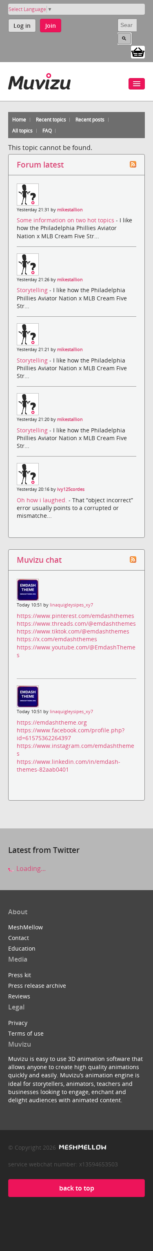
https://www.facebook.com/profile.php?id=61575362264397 (70, 734)
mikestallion (70, 210)
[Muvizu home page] (39, 80)
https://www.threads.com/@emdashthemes (76, 623)
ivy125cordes (70, 489)
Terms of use (26, 1033)
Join (50, 25)
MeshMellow (25, 927)
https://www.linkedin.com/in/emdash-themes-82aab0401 (68, 765)
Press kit (19, 975)
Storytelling (33, 290)
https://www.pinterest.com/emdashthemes (75, 616)
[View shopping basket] (138, 51)
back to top (76, 1188)
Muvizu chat (39, 560)
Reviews (19, 996)
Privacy (17, 1023)
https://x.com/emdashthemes (57, 639)
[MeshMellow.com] (82, 1147)
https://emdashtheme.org (52, 722)
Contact (18, 938)
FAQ (47, 130)
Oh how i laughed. (43, 500)
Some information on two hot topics (66, 220)
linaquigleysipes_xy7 (71, 605)
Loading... (30, 868)
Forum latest (40, 164)
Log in (22, 25)
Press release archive (37, 985)
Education (21, 948)
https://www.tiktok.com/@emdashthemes (73, 631)
